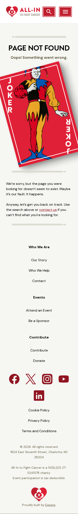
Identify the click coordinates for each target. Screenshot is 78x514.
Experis (50, 505)
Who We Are (39, 247)
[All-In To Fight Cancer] (23, 11)
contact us (48, 209)
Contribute (39, 337)
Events (39, 297)
